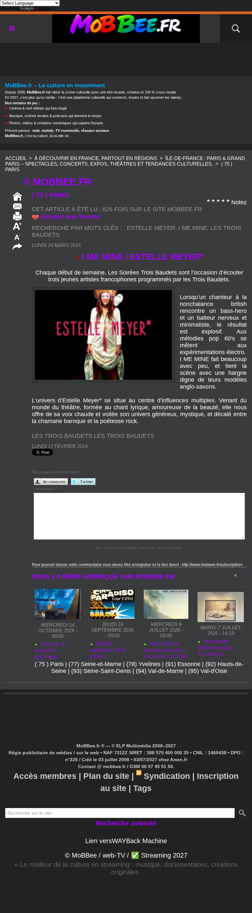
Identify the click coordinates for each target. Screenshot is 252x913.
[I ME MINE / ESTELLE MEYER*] (103, 289)
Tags (142, 788)
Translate (42, 8)
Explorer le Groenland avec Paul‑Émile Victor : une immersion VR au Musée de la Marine (165, 649)
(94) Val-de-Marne (159, 671)
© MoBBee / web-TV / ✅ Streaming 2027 (126, 855)
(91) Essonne (182, 664)
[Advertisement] (126, 57)
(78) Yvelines (143, 664)
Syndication (167, 776)
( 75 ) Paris (49, 664)
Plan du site (106, 776)
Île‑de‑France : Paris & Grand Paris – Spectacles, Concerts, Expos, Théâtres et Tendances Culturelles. (125, 161)
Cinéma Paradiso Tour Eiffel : (107, 649)
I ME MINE (192, 228)
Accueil (15, 158)
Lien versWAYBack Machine (126, 840)
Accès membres (44, 776)
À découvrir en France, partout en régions (95, 158)
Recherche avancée (126, 823)
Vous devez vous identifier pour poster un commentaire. (139, 548)
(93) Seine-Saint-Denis (101, 671)
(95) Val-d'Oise (207, 671)
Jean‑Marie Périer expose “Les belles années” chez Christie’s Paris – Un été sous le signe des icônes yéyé (218, 647)
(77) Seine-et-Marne (95, 664)
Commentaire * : (46, 489)
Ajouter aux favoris (70, 216)
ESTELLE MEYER (151, 228)
